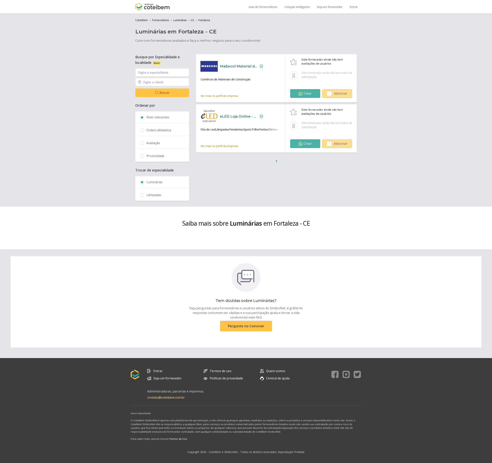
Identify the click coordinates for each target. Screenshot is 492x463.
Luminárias (180, 20)
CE (192, 20)
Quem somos (275, 371)
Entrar (158, 371)
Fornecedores (160, 20)
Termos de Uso (178, 439)
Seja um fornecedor (167, 378)
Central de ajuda (278, 378)
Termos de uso (220, 371)
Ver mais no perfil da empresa (219, 96)
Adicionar (340, 93)
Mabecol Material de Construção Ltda (238, 66)
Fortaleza (204, 20)
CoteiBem (141, 20)
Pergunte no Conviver (246, 326)
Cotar (308, 93)
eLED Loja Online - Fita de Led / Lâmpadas (238, 116)
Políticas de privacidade (226, 378)
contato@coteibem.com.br (166, 397)
